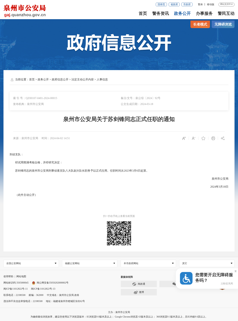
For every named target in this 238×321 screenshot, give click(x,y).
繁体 (200, 4)
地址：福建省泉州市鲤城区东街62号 (65, 301)
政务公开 (182, 13)
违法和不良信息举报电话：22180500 (23, 301)
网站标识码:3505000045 (16, 282)
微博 (141, 292)
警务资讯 (160, 13)
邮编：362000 (36, 295)
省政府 (174, 4)
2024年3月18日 (216, 186)
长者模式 (200, 24)
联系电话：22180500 (14, 295)
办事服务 (204, 13)
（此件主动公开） (23, 194)
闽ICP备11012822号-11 (15, 289)
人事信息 (102, 79)
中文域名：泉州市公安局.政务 (63, 295)
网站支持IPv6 (226, 4)
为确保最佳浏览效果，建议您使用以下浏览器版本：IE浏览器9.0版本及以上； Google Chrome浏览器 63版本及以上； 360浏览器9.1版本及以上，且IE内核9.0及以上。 (119, 316)
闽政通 (141, 284)
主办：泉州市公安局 (119, 312)
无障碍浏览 (223, 24)
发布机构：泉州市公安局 (28, 104)
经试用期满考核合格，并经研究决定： (36, 162)
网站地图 (21, 276)
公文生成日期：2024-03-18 (137, 104)
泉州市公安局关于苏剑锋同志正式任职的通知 (119, 119)
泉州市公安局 (217, 178)
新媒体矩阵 (127, 277)
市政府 (187, 4)
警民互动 (226, 13)
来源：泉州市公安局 (25, 138)
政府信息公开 (60, 79)
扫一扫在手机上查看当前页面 (119, 216)
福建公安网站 (72, 263)
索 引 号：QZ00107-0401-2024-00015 (35, 98)
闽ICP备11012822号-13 (43, 289)
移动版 (210, 4)
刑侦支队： (17, 154)
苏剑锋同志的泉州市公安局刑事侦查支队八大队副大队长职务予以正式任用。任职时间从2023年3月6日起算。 (79, 170)
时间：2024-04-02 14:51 (56, 138)
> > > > (68, 79)
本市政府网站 (131, 263)
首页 (143, 13)
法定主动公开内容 (82, 79)
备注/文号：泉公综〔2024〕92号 (140, 98)
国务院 (161, 4)
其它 (184, 263)
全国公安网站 (13, 263)
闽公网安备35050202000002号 (52, 282)
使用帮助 (8, 276)
